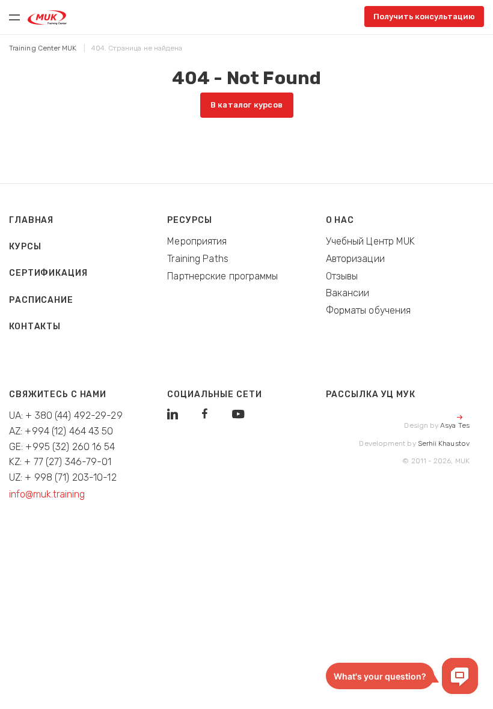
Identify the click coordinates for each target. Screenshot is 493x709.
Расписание (41, 300)
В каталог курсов (246, 104)
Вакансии (348, 293)
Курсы (25, 247)
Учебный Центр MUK (370, 241)
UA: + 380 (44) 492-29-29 (66, 415)
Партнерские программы (222, 276)
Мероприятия (197, 241)
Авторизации (355, 258)
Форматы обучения (368, 310)
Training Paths (197, 258)
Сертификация (48, 273)
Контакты (35, 326)
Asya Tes (455, 425)
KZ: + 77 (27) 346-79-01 (60, 461)
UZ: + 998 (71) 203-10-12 (63, 477)
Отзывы (342, 276)
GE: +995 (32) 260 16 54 (62, 446)
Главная (31, 220)
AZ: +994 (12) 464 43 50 (61, 431)
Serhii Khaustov (444, 443)
